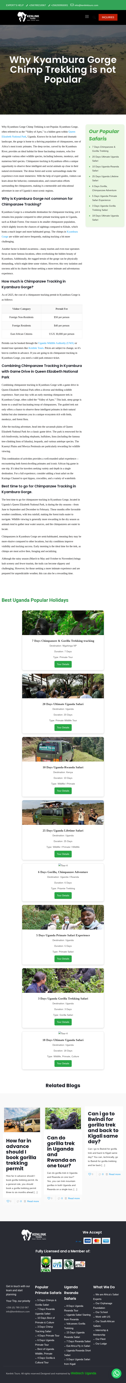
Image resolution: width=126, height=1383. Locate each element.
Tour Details (63, 664)
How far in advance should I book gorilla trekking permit (21, 1154)
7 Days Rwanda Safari (78, 1341)
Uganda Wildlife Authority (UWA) (56, 343)
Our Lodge (101, 1343)
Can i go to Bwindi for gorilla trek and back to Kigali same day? (103, 1127)
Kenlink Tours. (36, 348)
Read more (33, 1201)
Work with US (102, 1316)
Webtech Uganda (83, 1373)
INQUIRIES (108, 17)
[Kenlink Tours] (28, 16)
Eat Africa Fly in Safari (78, 1345)
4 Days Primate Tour (48, 1335)
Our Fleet (100, 1338)
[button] (116, 1373)
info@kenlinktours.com (86, 5)
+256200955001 (59, 5)
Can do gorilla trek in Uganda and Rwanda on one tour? (61, 1151)
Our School (101, 1312)
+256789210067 (37, 5)
